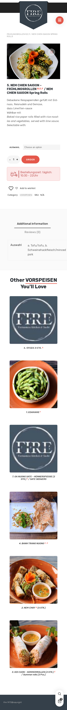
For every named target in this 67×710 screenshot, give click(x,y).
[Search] (59, 694)
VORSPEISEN (26, 195)
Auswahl (14, 147)
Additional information (32, 223)
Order (30, 159)
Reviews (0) (32, 232)
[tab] (32, 224)
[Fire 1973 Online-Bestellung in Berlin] (33, 13)
